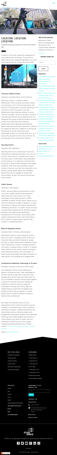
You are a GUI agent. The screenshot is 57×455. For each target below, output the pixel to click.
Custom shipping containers (35, 378)
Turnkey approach (12, 358)
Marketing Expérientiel (46, 156)
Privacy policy (28, 448)
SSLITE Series (32, 367)
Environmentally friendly (13, 369)
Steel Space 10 (33, 358)
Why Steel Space (14, 352)
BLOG (9, 409)
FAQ (9, 412)
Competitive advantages (13, 355)
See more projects (14, 406)
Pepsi (9, 397)
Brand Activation (13, 332)
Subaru (9, 400)
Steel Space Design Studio (14, 367)
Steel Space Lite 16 (34, 372)
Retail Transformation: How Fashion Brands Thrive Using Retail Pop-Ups (47, 95)
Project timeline (11, 364)
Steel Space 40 (33, 364)
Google (9, 394)
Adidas (9, 388)
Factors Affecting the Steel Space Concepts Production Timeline (47, 88)
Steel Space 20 (33, 361)
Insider (42, 154)
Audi (9, 391)
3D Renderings (13, 415)
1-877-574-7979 (35, 405)
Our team (41, 53)
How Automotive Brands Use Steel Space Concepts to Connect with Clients (46, 109)
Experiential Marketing (47, 147)
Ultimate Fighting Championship (15, 403)
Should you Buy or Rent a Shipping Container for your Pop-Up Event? (46, 128)
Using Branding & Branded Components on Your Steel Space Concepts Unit (47, 102)
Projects (11, 385)
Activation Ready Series (34, 375)
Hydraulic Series (32, 355)
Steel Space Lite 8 (34, 369)
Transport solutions (12, 361)
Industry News (44, 151)
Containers (33, 352)
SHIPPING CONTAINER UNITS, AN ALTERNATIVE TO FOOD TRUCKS (46, 121)
